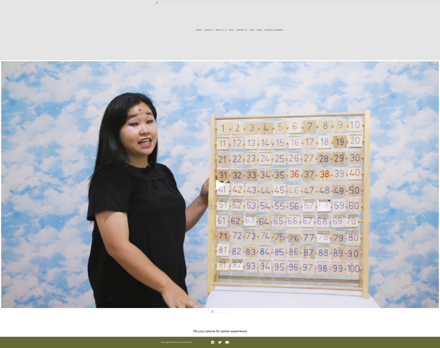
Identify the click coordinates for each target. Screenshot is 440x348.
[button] (220, 184)
